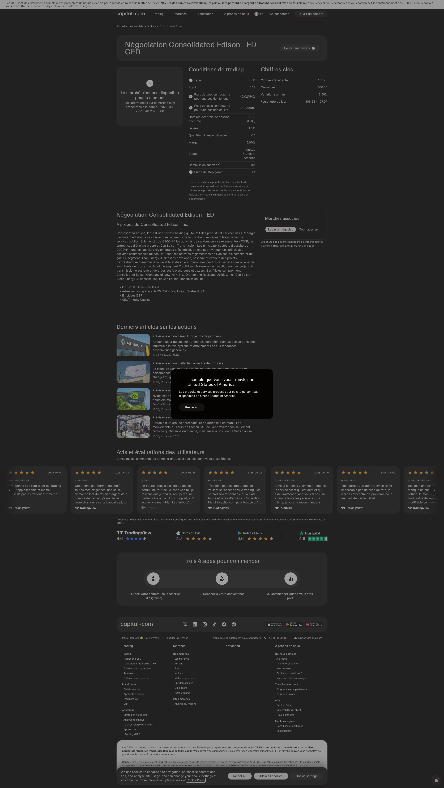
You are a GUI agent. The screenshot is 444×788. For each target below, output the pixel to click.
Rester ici (191, 407)
